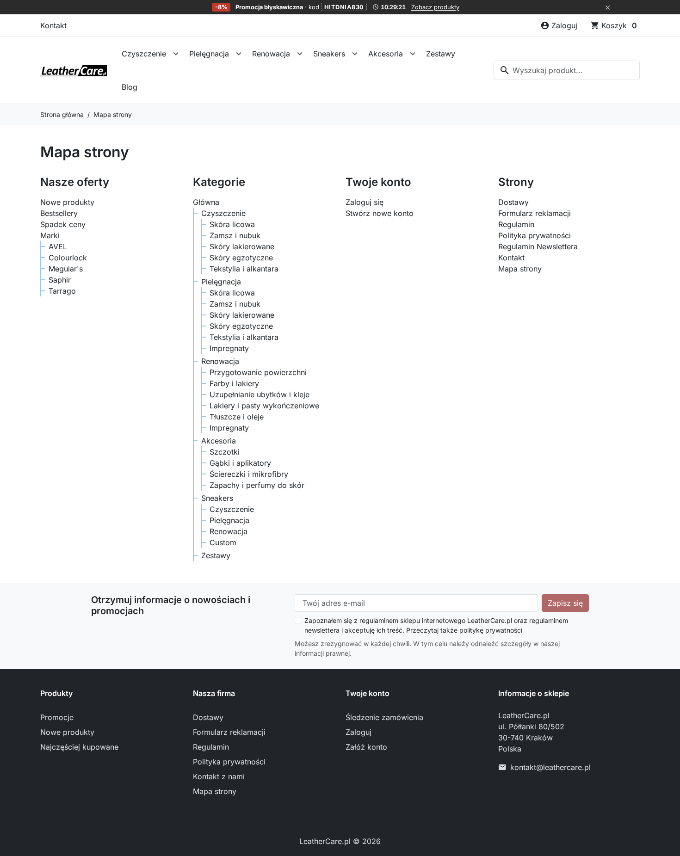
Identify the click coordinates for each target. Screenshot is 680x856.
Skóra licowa (232, 224)
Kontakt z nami (219, 776)
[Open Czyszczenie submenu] (176, 53)
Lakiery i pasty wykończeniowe (264, 405)
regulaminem (378, 620)
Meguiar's (66, 268)
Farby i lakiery (234, 383)
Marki (50, 235)
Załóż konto (366, 746)
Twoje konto (367, 693)
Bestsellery (59, 213)
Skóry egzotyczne (241, 257)
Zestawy (440, 53)
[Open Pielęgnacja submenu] (239, 53)
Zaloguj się (364, 202)
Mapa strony (520, 268)
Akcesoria (385, 53)
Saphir (60, 279)
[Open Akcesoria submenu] (413, 53)
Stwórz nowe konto (380, 213)
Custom (223, 542)
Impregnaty (229, 348)
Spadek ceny (63, 224)
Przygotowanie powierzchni (258, 372)
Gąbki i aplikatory (240, 463)
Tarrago (62, 291)
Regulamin (516, 224)
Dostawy (513, 202)
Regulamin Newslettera (538, 246)
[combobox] (567, 70)
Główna (206, 202)
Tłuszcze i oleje (237, 416)
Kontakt (53, 25)
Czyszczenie (144, 53)
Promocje (57, 717)
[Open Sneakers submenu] (355, 53)
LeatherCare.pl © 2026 (340, 841)
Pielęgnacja (209, 53)
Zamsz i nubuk (235, 235)
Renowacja (271, 53)
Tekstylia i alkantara (244, 268)
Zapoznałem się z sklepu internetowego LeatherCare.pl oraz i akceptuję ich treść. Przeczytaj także (436, 625)
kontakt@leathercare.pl (550, 767)
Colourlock (68, 257)
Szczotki (225, 451)
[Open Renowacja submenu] (300, 53)
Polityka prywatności (534, 235)
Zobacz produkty (435, 7)
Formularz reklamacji (534, 213)
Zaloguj (358, 732)
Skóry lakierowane (242, 246)
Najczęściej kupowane (79, 746)
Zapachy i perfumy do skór (257, 485)
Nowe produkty (67, 202)
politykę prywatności (490, 630)
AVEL (58, 246)
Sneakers (329, 53)
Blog (129, 87)
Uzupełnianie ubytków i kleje (259, 394)
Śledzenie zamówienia (384, 717)
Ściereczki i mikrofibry (249, 474)
